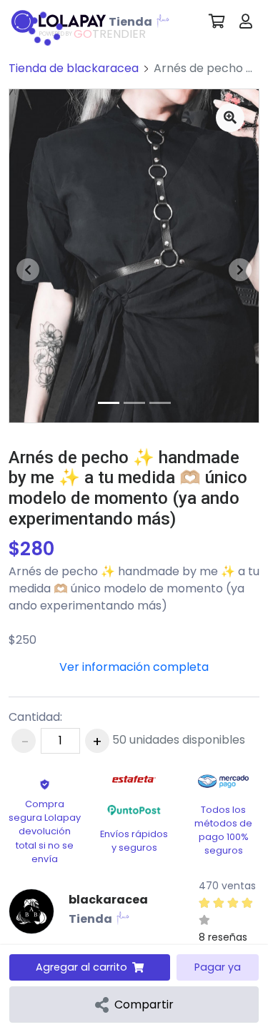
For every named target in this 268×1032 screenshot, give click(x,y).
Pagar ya (217, 967)
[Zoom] (230, 117)
